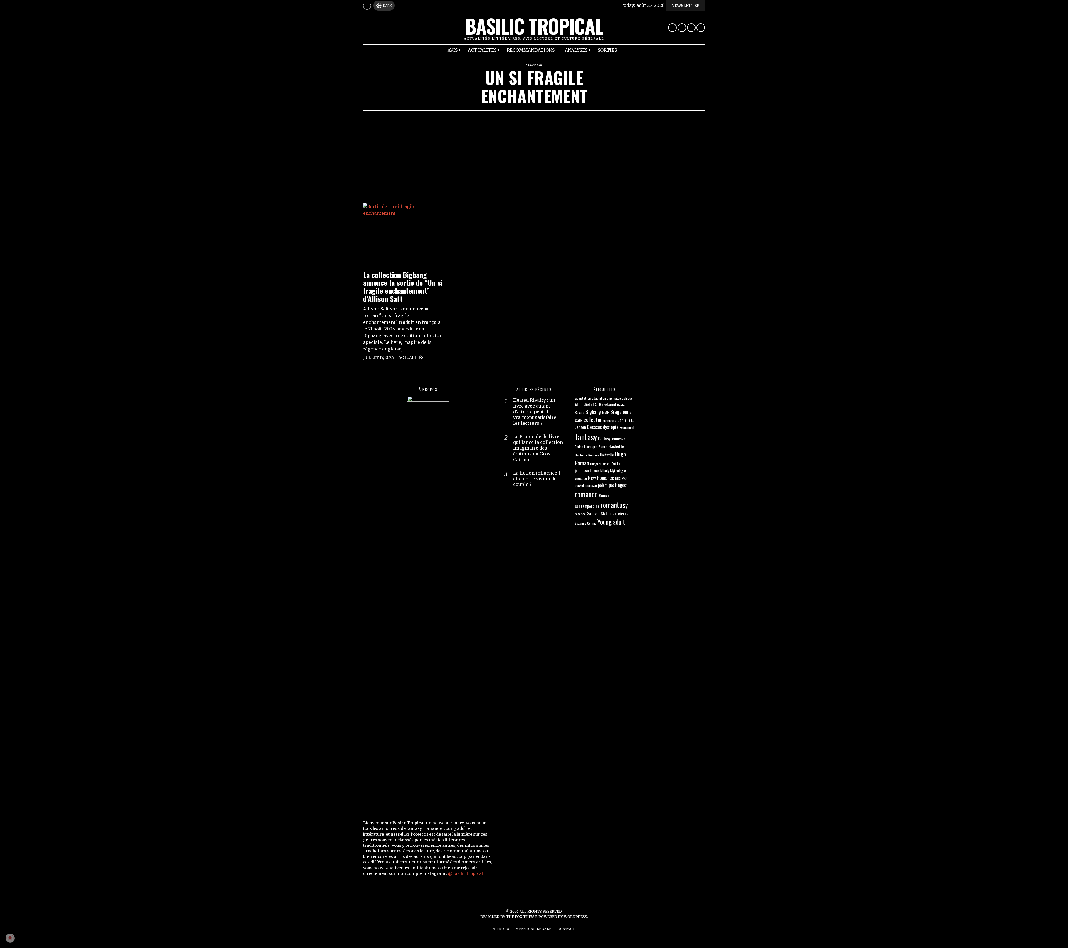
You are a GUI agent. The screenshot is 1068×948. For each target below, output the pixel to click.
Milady (604, 470)
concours (609, 420)
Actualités (411, 357)
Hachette (616, 446)
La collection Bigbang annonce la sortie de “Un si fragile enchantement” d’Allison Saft (402, 287)
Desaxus (594, 426)
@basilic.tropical (465, 873)
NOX (618, 478)
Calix (578, 420)
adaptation (583, 398)
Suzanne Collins (585, 523)
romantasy (614, 505)
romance (586, 494)
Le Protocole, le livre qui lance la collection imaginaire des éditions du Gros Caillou (538, 448)
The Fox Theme (521, 916)
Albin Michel (584, 405)
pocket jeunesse (586, 485)
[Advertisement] (534, 152)
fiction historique (586, 446)
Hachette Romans (587, 455)
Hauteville (607, 455)
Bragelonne (621, 411)
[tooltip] (672, 27)
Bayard (579, 412)
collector (593, 419)
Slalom (606, 514)
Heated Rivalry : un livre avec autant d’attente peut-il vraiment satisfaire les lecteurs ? (534, 411)
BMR (605, 412)
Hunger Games (600, 463)
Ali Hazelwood (605, 405)
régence (580, 514)
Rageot (621, 485)
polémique (606, 485)
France (603, 446)
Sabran (593, 513)
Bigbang (593, 411)
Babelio (621, 405)
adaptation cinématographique (612, 398)
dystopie (611, 426)
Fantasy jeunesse (611, 438)
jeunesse (582, 470)
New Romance (601, 477)
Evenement (627, 427)
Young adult (611, 522)
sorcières (620, 513)
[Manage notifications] (10, 938)
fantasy (586, 437)
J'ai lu (615, 463)
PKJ (624, 478)
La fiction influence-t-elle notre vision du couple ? (537, 478)
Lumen (594, 470)
